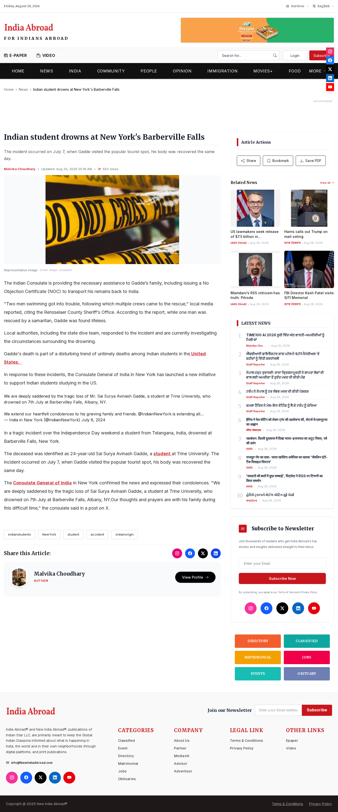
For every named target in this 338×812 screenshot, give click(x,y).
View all (325, 182)
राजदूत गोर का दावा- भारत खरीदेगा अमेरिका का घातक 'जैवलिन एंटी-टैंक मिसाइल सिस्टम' (287, 459)
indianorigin (125, 534)
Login (294, 55)
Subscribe (322, 55)
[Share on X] (203, 553)
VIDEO (48, 55)
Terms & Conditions (246, 740)
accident (97, 534)
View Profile (192, 577)
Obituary (306, 674)
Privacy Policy (242, 748)
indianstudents (19, 534)
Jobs (306, 657)
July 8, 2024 (93, 419)
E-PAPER (18, 55)
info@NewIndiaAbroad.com (31, 763)
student (162, 453)
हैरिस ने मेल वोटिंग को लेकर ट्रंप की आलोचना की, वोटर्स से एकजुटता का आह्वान (286, 421)
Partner (180, 748)
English (324, 6)
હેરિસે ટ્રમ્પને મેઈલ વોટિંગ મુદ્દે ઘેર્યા (270, 495)
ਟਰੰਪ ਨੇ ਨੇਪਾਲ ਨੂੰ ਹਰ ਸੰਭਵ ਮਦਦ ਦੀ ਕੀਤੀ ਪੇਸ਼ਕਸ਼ (277, 391)
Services (297, 6)
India (75, 70)
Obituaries (127, 779)
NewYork (49, 534)
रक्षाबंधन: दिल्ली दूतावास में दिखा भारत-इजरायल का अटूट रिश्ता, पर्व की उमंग (286, 440)
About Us (182, 740)
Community (111, 70)
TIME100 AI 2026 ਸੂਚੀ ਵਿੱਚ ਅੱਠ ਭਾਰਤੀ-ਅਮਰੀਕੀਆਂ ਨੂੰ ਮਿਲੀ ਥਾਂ (285, 337)
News (46, 70)
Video (291, 748)
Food (295, 70)
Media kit (181, 756)
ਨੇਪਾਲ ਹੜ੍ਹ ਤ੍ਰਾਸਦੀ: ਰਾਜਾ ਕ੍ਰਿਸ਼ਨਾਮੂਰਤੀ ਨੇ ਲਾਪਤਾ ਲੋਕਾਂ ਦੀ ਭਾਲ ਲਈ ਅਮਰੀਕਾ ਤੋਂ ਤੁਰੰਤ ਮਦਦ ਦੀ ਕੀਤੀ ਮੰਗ (285, 374)
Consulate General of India (42, 482)
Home (18, 70)
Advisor (180, 763)
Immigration (222, 70)
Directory (257, 641)
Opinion (182, 70)
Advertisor (183, 771)
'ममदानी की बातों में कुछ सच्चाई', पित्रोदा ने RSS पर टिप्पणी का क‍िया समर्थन (284, 478)
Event (122, 748)
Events (258, 674)
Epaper (292, 740)
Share (251, 160)
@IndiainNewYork (154, 413)
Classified (307, 641)
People (149, 70)
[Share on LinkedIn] (216, 553)
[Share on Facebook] (190, 553)
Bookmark (280, 160)
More (315, 70)
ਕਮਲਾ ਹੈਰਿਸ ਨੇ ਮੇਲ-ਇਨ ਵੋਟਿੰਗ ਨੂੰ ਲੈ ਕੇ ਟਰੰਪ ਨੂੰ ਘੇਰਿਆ (281, 405)
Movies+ (263, 70)
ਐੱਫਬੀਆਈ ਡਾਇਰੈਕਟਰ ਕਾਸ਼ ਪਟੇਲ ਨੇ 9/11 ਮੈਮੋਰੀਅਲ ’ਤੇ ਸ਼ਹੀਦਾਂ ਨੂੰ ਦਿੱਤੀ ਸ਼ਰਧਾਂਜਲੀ (282, 356)
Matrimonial (257, 657)
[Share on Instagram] (177, 553)
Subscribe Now (282, 578)
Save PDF (313, 160)
